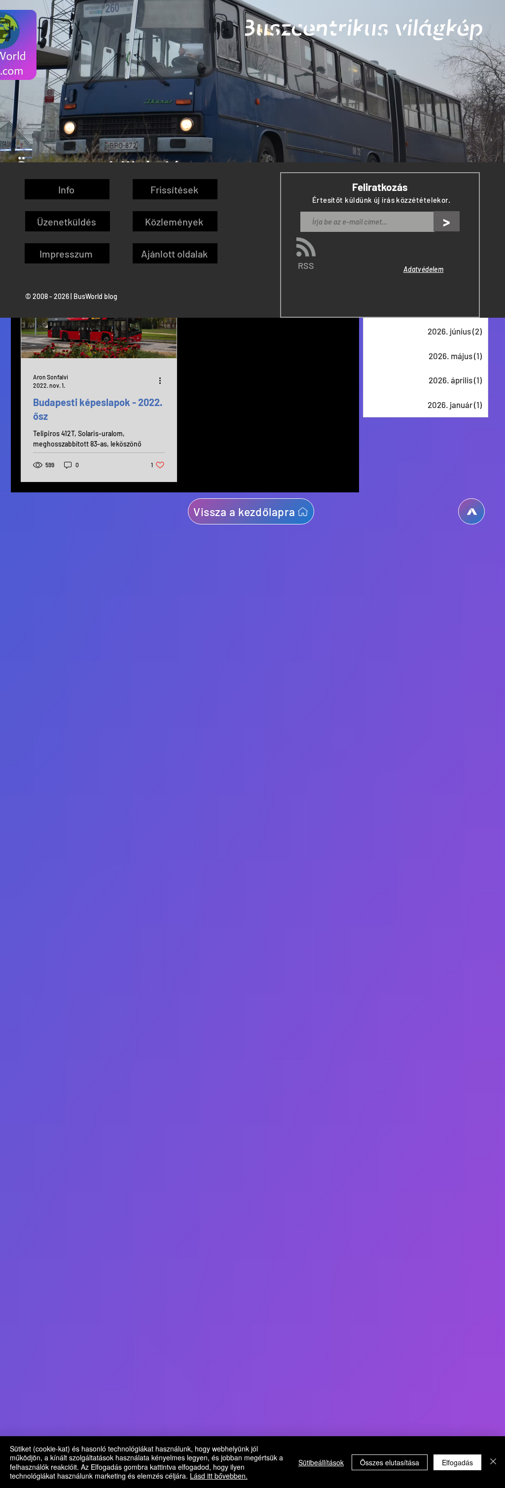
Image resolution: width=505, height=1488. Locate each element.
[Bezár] (493, 1462)
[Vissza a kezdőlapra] (471, 511)
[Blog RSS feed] (306, 247)
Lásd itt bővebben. (219, 1476)
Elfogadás (457, 1462)
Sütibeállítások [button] (321, 1462)
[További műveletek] (163, 380)
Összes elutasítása (389, 1462)
